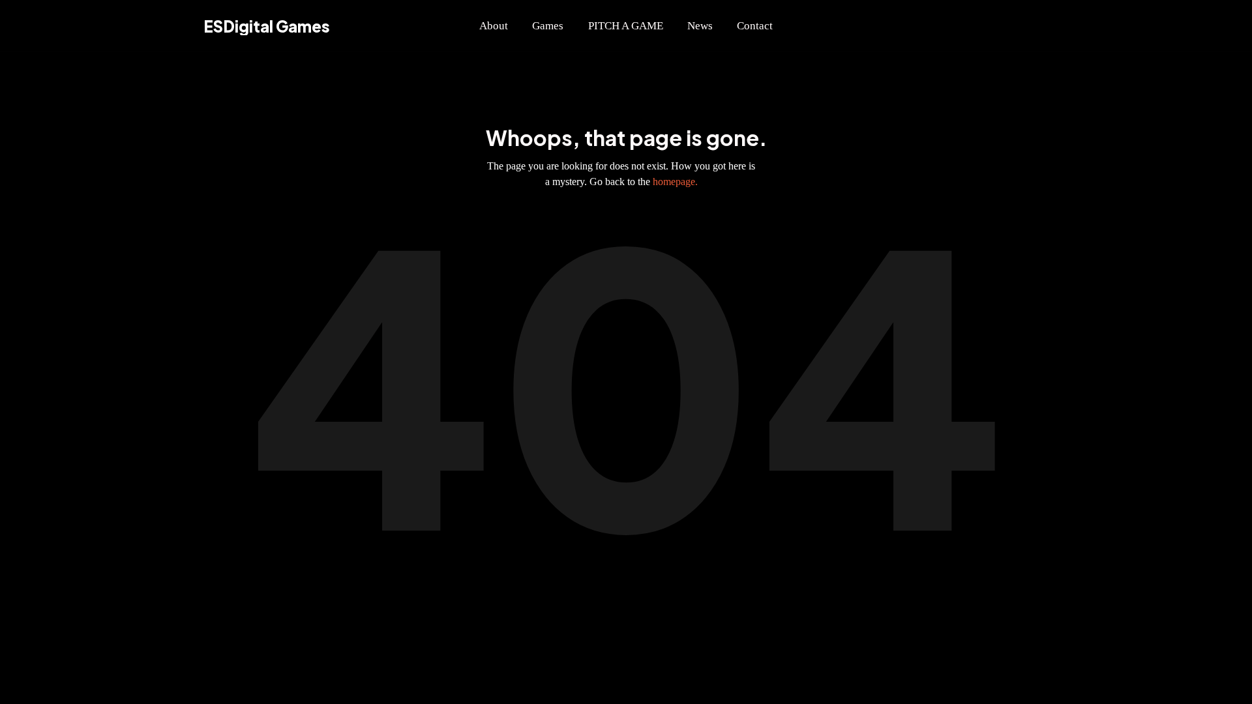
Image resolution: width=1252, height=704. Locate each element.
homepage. (675, 181)
